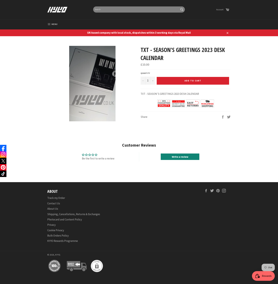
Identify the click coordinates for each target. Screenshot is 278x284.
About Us (52, 208)
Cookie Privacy (55, 230)
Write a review (180, 156)
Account (219, 9)
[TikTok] (3, 174)
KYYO (57, 254)
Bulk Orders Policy (58, 235)
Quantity (145, 73)
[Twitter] (3, 161)
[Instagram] (3, 154)
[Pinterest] (3, 167)
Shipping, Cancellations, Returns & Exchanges (73, 214)
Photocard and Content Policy (64, 219)
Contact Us (53, 203)
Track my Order (56, 198)
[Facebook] (3, 148)
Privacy (51, 225)
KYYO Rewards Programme (62, 241)
